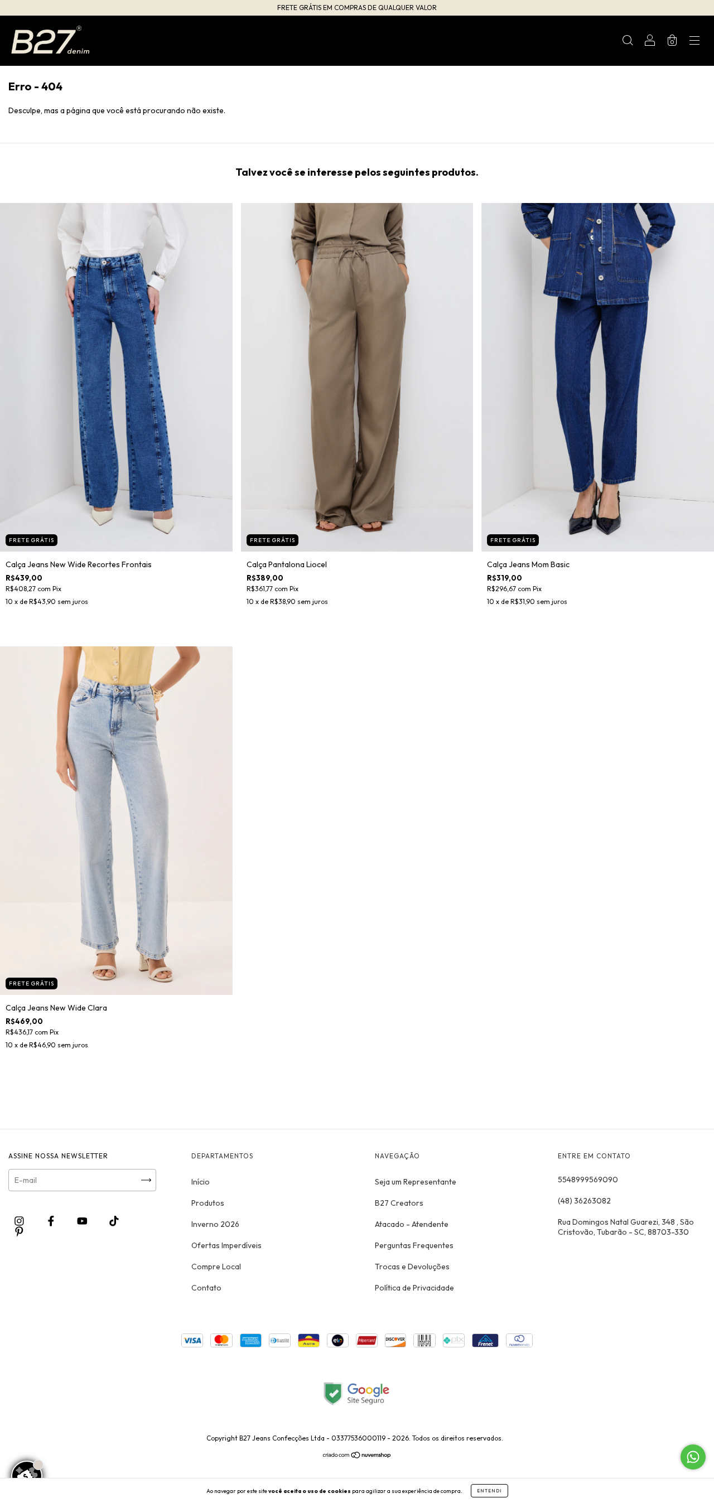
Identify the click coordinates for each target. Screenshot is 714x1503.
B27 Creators (399, 1203)
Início (200, 1182)
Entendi (489, 1491)
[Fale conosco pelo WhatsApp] (693, 1457)
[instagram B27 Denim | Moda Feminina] (20, 1221)
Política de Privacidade (414, 1288)
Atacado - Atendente (411, 1224)
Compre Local (216, 1267)
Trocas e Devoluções (412, 1267)
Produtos (207, 1203)
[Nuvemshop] (357, 1456)
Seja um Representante (415, 1182)
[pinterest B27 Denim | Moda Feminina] (19, 1231)
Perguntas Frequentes (414, 1245)
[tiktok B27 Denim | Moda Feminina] (114, 1221)
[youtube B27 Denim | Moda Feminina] (83, 1221)
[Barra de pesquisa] (627, 42)
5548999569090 (588, 1180)
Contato (206, 1288)
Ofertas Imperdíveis (226, 1245)
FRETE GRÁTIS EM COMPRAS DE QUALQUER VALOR (357, 7)
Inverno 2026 (215, 1224)
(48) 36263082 (584, 1201)
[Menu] (694, 42)
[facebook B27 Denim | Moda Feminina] (52, 1221)
